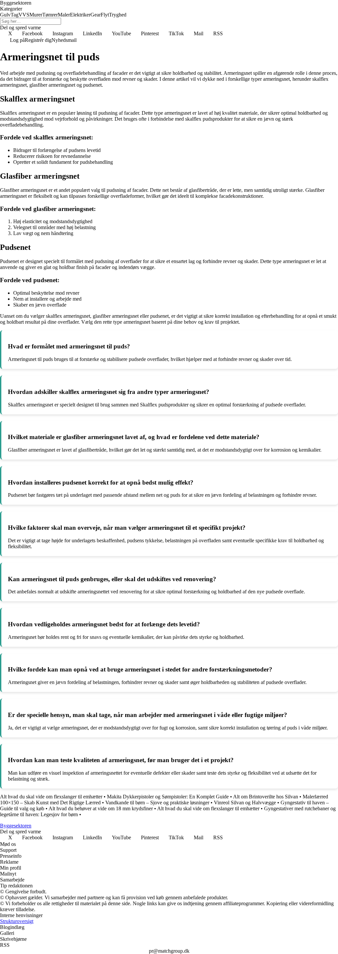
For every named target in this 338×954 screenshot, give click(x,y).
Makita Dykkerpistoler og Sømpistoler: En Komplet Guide (168, 796)
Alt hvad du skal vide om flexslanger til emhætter (51, 796)
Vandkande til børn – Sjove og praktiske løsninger (157, 802)
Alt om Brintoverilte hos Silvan (265, 796)
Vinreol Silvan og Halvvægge (245, 802)
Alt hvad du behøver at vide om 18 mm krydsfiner (101, 808)
